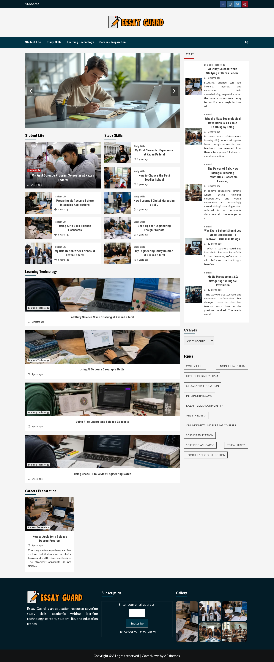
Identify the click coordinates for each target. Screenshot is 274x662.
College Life (194, 366)
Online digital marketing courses (211, 425)
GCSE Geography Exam (202, 376)
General (208, 115)
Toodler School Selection (205, 455)
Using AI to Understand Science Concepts (102, 422)
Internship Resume (199, 395)
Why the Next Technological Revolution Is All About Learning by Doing (223, 123)
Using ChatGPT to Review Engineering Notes (102, 474)
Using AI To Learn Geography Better (103, 369)
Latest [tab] (189, 54)
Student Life (33, 42)
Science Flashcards (200, 445)
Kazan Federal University (204, 405)
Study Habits (236, 445)
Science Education (199, 435)
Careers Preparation (112, 42)
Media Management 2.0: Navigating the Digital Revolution (223, 281)
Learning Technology (80, 42)
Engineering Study (232, 366)
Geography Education (202, 385)
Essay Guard (147, 632)
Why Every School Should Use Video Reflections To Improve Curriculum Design (222, 235)
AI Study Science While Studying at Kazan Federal (102, 317)
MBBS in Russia (196, 415)
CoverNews (150, 656)
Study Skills (54, 42)
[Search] (246, 42)
